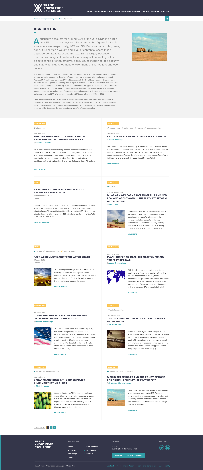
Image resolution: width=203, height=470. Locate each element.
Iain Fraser (113, 204)
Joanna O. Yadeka (43, 142)
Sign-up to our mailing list (128, 455)
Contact (165, 12)
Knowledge (106, 12)
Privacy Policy (128, 466)
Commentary (138, 12)
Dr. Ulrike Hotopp (116, 324)
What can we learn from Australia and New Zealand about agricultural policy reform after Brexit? (137, 198)
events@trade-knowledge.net (124, 449)
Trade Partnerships (153, 128)
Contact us (70, 466)
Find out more (40, 222)
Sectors (112, 187)
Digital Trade (40, 128)
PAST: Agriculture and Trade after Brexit (62, 257)
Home (89, 12)
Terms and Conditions (146, 466)
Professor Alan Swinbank (120, 383)
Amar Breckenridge (117, 263)
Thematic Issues (69, 251)
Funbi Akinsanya (116, 139)
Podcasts (126, 12)
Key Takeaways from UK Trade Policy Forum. (137, 136)
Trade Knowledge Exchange (44, 444)
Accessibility (164, 466)
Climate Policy (114, 128)
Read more (38, 169)
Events (116, 12)
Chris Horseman (43, 386)
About (97, 12)
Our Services (152, 12)
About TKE (72, 450)
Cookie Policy (112, 466)
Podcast (140, 128)
